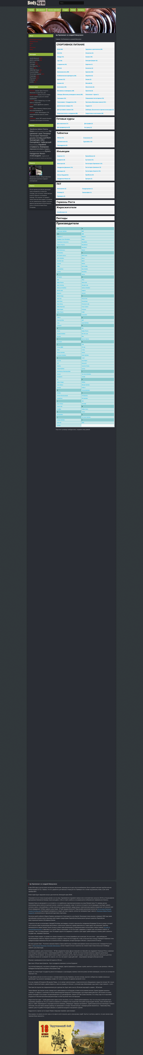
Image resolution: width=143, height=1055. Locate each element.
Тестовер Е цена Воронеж (35, 158)
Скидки (65, 10)
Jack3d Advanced (34, 58)
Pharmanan (33, 78)
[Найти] (82, 3)
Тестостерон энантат (35, 74)
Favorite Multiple (34, 72)
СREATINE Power (34, 70)
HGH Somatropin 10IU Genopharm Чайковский (40, 140)
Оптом (73, 10)
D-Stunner (32, 80)
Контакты (81, 10)
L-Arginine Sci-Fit (45, 156)
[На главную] (36, 3)
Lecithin (32, 82)
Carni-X (32, 68)
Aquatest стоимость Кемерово (39, 145)
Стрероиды (33, 76)
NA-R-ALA (32, 62)
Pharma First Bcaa (34, 144)
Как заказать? (41, 10)
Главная (31, 10)
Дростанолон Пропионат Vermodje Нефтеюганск (46, 945)
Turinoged (32, 64)
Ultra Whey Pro (34, 66)
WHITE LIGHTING (34, 60)
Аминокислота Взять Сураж (39, 149)
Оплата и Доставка (54, 10)
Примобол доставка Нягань (46, 158)
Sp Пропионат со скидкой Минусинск (71, 39)
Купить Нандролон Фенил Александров (40, 153)
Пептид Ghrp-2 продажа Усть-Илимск (41, 131)
